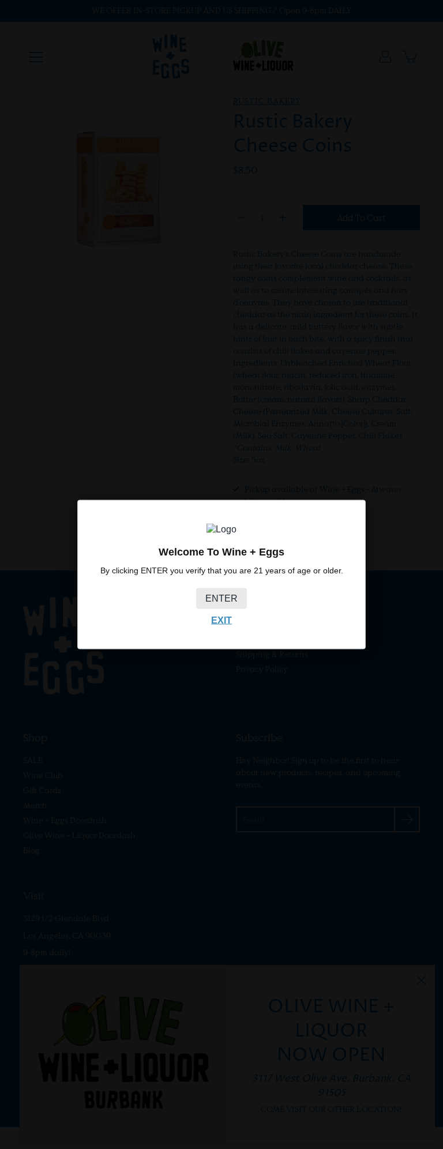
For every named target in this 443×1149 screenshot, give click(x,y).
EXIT (221, 620)
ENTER (221, 598)
